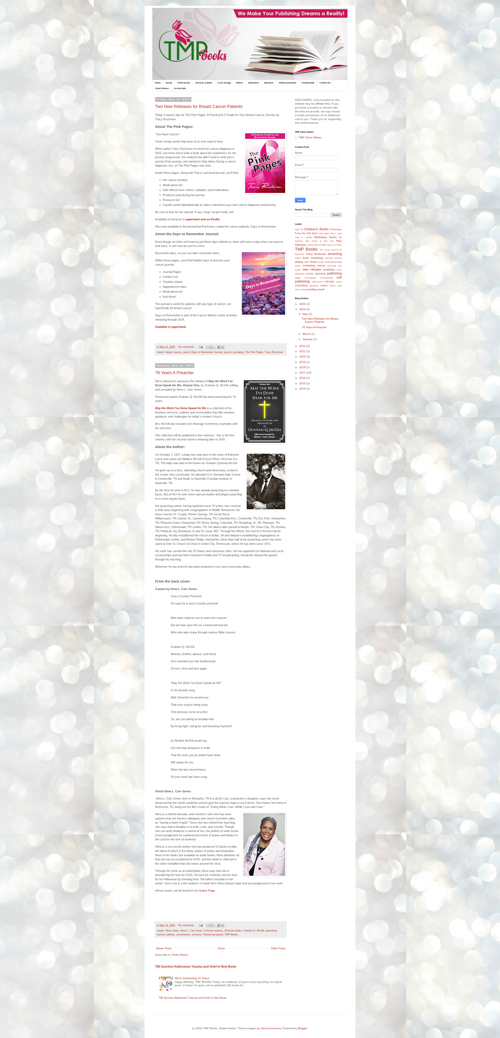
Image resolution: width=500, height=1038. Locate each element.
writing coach (316, 289)
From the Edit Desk (306, 233)
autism (298, 258)
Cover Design (224, 82)
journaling (238, 352)
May (306, 314)
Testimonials (307, 82)
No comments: (187, 347)
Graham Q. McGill (254, 930)
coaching (328, 258)
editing (299, 261)
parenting (320, 273)
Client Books (183, 82)
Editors (239, 82)
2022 (302, 346)
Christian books (233, 930)
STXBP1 (323, 245)
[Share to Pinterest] (223, 347)
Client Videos (162, 88)
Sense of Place (334, 245)
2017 (302, 372)
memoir (321, 265)
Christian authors (213, 930)
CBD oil (299, 229)
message (331, 265)
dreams (338, 258)
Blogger (302, 1028)
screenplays (310, 278)
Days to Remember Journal (206, 352)
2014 (302, 388)
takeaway (313, 285)
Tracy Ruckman (274, 352)
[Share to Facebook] (219, 347)
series (339, 282)
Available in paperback (170, 326)
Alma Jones (172, 930)
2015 (302, 383)
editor (306, 262)
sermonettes (183, 934)
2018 (302, 367)
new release (312, 269)
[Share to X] (215, 347)
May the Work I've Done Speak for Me (180, 408)
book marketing (313, 257)
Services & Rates (203, 82)
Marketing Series (325, 237)
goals (321, 262)
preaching (271, 930)
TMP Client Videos (309, 137)
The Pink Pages (254, 352)
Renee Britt (312, 245)
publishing (334, 273)
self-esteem (317, 282)
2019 (302, 362)
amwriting (335, 254)
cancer (186, 352)
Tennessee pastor (213, 934)
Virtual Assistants (287, 82)
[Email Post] (201, 347)
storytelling (301, 285)
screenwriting (326, 278)
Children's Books (316, 229)
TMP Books (231, 934)
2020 (302, 356)
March (307, 333)
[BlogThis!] (211, 347)
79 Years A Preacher (174, 372)
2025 (302, 304)
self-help (329, 281)
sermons (197, 934)
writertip (304, 289)
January (308, 339)
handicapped (331, 262)
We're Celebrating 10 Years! (192, 978)
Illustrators (253, 82)
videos (324, 285)
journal (227, 352)
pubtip (298, 278)
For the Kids (180, 88)
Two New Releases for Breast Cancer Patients (199, 106)
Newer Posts (164, 948)
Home (158, 82)
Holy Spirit (324, 233)
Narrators (269, 82)
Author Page (207, 890)
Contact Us (325, 82)
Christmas (336, 229)
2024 (302, 309)
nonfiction (329, 269)
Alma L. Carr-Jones (191, 930)
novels (309, 273)
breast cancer (173, 352)
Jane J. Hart (335, 233)
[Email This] (208, 347)
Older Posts (278, 948)
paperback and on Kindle (203, 219)
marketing (309, 265)
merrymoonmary (271, 1028)
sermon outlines (166, 934)
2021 (302, 351)
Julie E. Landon (303, 237)
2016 (302, 377)
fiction (314, 261)
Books (169, 82)
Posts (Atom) (180, 954)
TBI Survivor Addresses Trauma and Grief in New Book (195, 966)
